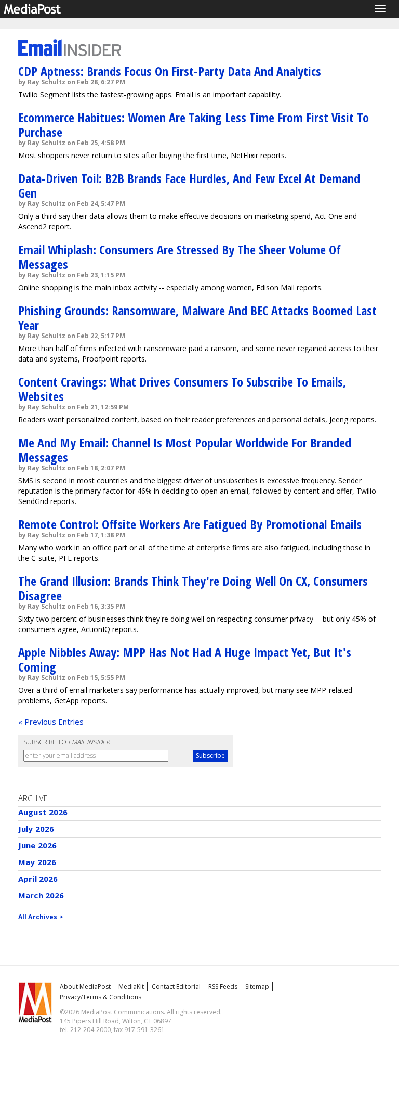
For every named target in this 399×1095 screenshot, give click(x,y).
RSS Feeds (222, 986)
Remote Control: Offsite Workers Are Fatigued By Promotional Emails (190, 524)
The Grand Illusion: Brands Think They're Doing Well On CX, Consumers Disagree (193, 588)
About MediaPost (85, 986)
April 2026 (38, 878)
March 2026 (41, 895)
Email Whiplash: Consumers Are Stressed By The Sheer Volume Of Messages (179, 257)
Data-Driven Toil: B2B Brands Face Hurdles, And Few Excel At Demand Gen (189, 185)
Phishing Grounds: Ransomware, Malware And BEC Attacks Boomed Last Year (197, 317)
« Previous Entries (51, 721)
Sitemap (257, 986)
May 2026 (37, 862)
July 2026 (36, 828)
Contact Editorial (176, 986)
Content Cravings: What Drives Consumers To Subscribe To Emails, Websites (182, 389)
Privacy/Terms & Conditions (100, 997)
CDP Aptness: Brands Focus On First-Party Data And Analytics (169, 71)
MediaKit (131, 986)
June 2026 (37, 845)
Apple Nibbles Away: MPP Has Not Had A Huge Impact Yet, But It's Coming (184, 659)
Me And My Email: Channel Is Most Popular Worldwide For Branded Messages (184, 450)
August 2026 (43, 812)
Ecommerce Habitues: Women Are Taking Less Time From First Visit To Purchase (193, 124)
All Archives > (40, 916)
